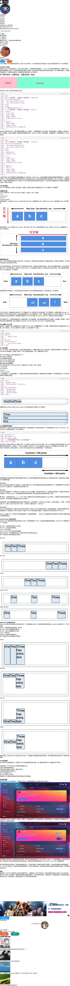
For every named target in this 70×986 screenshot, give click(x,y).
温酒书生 (2, 57)
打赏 (9, 61)
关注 (3, 61)
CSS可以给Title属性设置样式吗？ (9, 985)
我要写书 (3, 39)
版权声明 (10, 25)
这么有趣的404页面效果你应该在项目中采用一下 (13, 949)
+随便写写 (15, 934)
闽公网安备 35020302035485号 (10, 28)
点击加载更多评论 (35, 923)
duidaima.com (65, 93)
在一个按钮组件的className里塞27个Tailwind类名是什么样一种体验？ (19, 973)
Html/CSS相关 (4, 930)
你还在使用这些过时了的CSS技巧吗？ (10, 961)
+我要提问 (4, 934)
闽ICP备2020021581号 (6, 27)
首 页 (2, 16)
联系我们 (2, 23)
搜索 (2, 33)
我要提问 (3, 35)
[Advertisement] (35, 889)
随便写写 (3, 37)
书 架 (2, 18)
